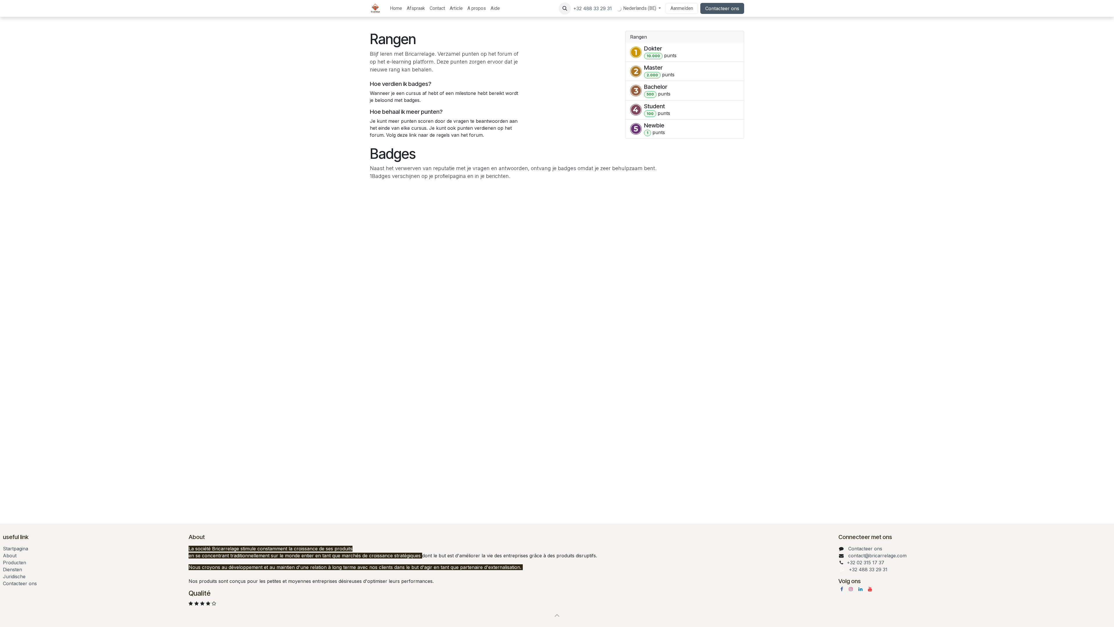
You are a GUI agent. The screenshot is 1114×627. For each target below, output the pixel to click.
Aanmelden (681, 8)
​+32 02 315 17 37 (865, 562)
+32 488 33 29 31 (592, 8)
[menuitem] (396, 8)
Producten (14, 562)
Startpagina (15, 549)
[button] (565, 8)
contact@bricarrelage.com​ (877, 555)
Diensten (12, 569)
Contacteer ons (722, 8)
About (10, 555)
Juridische (14, 576)
